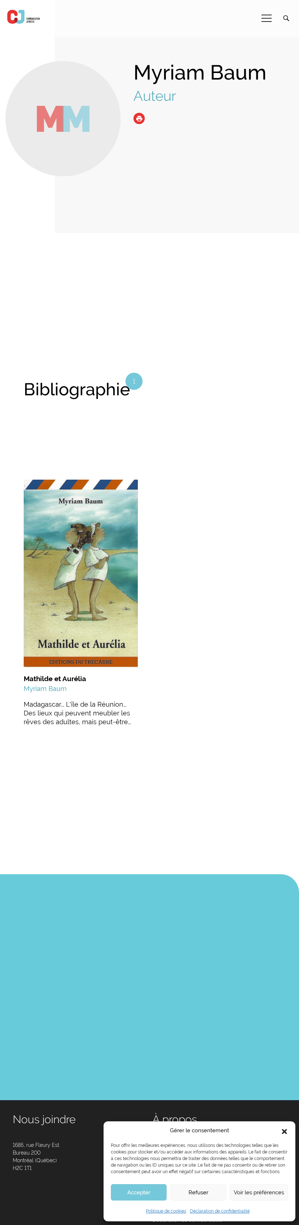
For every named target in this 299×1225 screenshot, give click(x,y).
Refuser (198, 1192)
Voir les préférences (259, 1192)
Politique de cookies (166, 1211)
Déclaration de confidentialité (220, 1211)
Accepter (138, 1192)
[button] (284, 1130)
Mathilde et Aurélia (55, 679)
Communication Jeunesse (23, 17)
